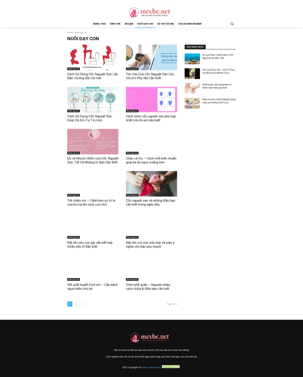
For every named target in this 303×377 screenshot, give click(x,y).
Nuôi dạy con (73, 69)
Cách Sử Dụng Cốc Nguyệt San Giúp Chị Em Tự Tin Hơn (89, 118)
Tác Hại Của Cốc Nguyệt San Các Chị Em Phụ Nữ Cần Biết (150, 76)
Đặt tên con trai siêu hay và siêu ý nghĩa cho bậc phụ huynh (150, 244)
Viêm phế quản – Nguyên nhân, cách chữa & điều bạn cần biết (148, 287)
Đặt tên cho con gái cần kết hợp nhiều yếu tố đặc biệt (90, 244)
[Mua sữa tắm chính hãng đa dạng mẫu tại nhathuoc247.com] (192, 103)
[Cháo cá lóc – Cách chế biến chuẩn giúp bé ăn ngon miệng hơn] (151, 141)
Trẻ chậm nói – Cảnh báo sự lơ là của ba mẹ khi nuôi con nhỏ (91, 202)
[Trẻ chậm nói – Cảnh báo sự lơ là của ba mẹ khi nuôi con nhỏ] (92, 184)
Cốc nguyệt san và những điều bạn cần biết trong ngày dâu (150, 202)
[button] (232, 24)
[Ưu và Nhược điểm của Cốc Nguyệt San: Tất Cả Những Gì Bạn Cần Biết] (92, 141)
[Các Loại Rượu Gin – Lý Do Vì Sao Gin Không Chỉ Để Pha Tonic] (192, 73)
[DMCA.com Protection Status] (171, 367)
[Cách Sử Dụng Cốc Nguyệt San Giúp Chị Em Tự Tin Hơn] (92, 99)
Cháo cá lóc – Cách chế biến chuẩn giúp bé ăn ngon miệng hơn (151, 160)
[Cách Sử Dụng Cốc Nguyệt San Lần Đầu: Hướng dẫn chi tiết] (92, 57)
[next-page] (83, 304)
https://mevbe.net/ (151, 367)
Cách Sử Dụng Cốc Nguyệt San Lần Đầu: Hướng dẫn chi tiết (92, 76)
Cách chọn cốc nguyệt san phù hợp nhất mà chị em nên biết (151, 118)
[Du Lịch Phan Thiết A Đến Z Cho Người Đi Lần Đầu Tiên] (192, 58)
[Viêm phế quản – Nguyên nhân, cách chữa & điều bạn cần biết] (151, 268)
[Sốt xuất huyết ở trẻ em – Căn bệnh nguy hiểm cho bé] (92, 268)
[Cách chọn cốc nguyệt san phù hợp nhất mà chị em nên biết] (151, 99)
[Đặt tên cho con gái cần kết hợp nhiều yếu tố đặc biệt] (92, 226)
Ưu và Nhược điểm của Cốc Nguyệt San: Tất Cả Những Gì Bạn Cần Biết (92, 160)
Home (70, 32)
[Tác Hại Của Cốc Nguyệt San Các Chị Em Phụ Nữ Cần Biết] (151, 57)
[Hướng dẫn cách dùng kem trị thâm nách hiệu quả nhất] (192, 88)
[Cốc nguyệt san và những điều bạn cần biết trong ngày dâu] (151, 184)
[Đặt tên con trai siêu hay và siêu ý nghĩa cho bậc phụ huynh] (151, 226)
